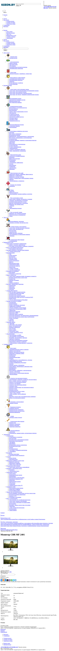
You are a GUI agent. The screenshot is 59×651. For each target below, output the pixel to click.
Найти (5, 50)
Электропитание (45, 525)
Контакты (5, 26)
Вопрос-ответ (6, 643)
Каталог (5, 14)
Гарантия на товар (10, 23)
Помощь (3, 630)
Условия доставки (10, 22)
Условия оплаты (10, 21)
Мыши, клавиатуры (33, 524)
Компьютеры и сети (11, 35)
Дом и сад (8, 34)
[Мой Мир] (5, 580)
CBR (10, 571)
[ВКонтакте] (1, 580)
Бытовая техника (10, 32)
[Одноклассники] (3, 580)
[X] (7, 580)
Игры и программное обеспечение (29, 523)
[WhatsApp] (11, 580)
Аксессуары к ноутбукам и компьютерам (11, 523)
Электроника (9, 38)
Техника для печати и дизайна (24, 525)
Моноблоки (10, 529)
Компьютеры (4, 529)
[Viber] (9, 580)
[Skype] (13, 580)
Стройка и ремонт (10, 36)
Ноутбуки (15, 529)
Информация (4, 632)
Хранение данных (36, 525)
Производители (7, 644)
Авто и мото (9, 31)
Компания (3, 629)
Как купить (6, 20)
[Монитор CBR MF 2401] (10, 551)
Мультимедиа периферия (22, 524)
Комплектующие (11, 524)
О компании (6, 25)
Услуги (5, 18)
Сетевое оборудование (11, 525)
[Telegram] (15, 580)
